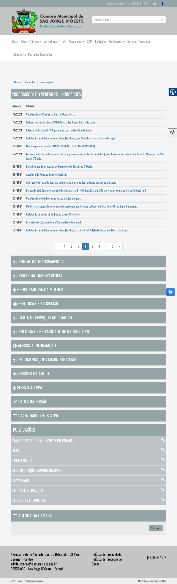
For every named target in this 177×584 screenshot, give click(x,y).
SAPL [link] (90, 41)
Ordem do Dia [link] (22, 460)
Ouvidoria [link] (144, 41)
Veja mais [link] (155, 528)
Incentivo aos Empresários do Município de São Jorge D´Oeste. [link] (59, 166)
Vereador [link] (30, 82)
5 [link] (92, 246)
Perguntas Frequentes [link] (29, 500)
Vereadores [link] (50, 41)
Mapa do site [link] (117, 3)
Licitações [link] (101, 41)
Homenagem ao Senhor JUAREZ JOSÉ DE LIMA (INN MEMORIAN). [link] (60, 146)
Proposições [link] (75, 41)
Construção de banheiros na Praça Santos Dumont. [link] (53, 198)
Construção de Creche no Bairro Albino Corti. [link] (50, 114)
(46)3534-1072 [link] (139, 4)
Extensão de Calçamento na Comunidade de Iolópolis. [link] (54, 222)
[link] (154, 3)
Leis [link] (64, 41)
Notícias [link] (132, 41)
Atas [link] (15, 450)
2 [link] (71, 246)
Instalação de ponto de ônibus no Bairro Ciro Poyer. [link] (53, 214)
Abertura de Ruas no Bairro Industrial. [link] (46, 174)
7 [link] (105, 246)
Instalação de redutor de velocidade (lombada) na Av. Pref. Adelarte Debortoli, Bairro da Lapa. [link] (77, 230)
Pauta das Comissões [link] (40, 54)
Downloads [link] (21, 480)
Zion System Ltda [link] (158, 581)
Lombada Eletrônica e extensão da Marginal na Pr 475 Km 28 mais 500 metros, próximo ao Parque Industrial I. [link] (86, 190)
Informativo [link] (19, 54)
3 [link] (78, 246)
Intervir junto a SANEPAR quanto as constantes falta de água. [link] (59, 130)
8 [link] (112, 246)
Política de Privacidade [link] (106, 554)
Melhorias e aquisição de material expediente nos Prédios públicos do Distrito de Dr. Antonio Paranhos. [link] (81, 206)
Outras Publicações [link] (27, 490)
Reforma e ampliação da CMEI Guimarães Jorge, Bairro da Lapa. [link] (61, 122)
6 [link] (99, 246)
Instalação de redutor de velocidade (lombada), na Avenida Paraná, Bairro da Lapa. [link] (70, 138)
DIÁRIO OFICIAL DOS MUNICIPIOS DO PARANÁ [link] (42, 440)
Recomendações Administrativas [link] (36, 470)
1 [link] (64, 246)
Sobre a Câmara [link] (30, 41)
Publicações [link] (115, 41)
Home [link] (15, 41)
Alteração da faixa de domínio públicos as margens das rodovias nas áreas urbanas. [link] (71, 182)
